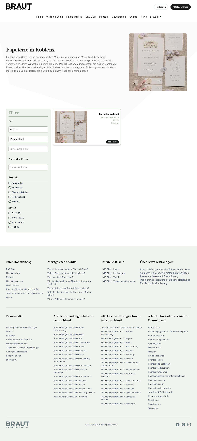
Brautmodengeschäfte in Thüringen (70, 396)
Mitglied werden (180, 6)
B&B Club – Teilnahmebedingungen (118, 281)
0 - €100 (16, 213)
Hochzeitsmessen (14, 281)
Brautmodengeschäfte (158, 339)
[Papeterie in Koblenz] (19, 6)
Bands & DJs (154, 327)
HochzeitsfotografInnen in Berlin (116, 342)
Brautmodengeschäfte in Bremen (69, 346)
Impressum (11, 359)
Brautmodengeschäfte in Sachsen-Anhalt (73, 388)
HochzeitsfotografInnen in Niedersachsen (120, 369)
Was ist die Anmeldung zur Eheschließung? (67, 269)
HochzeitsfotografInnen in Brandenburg (119, 346)
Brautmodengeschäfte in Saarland (70, 380)
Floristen (152, 351)
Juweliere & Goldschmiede (160, 392)
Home (39, 16)
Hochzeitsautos (155, 359)
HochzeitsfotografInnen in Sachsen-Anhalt (121, 392)
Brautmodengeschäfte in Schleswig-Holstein (74, 392)
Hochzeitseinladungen (158, 367)
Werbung (10, 335)
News (144, 16)
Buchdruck (17, 187)
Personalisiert (18, 196)
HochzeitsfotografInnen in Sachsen (117, 388)
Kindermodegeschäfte (158, 396)
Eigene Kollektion (20, 192)
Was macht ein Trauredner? (60, 277)
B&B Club (91, 16)
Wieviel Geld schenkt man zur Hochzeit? (66, 299)
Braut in (154, 16)
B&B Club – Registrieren (113, 273)
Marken (9, 277)
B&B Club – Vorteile (111, 277)
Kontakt (9, 331)
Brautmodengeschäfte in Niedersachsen (72, 365)
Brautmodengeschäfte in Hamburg (70, 350)
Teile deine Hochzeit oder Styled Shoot (24, 293)
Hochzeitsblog (74, 16)
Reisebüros (153, 400)
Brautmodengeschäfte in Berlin (68, 338)
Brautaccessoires (156, 335)
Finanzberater (154, 347)
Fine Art (15, 201)
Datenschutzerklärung (16, 343)
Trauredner (153, 408)
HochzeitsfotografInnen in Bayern (116, 338)
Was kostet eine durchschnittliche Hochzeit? (68, 288)
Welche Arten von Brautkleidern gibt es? (66, 273)
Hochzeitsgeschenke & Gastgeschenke (166, 376)
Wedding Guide (54, 16)
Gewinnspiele (119, 16)
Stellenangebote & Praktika (19, 339)
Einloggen (161, 6)
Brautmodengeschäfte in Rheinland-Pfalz (73, 376)
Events (133, 16)
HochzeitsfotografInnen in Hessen (117, 358)
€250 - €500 (18, 222)
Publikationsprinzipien (16, 351)
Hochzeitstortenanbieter (159, 388)
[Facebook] (177, 424)
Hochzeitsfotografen (157, 371)
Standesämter (154, 404)
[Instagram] (189, 424)
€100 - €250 (18, 217)
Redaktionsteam (13, 355)
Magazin (103, 16)
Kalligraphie (17, 183)
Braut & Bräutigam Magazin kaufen (22, 289)
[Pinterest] (183, 424)
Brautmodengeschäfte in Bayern (69, 334)
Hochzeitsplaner (155, 384)
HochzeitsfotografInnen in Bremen (117, 350)
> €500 (15, 227)
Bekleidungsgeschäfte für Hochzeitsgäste (168, 331)
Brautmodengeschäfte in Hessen (69, 354)
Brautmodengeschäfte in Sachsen (69, 384)
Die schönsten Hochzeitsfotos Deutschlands (121, 327)
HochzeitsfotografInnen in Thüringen (118, 403)
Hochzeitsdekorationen (159, 363)
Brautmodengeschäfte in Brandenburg (72, 342)
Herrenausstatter (156, 355)
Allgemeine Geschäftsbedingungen (22, 347)
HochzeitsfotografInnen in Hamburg (118, 354)
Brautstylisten (154, 343)
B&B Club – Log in (110, 269)
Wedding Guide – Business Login (21, 327)
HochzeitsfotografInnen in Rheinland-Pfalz (121, 380)
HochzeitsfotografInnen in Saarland (117, 384)
